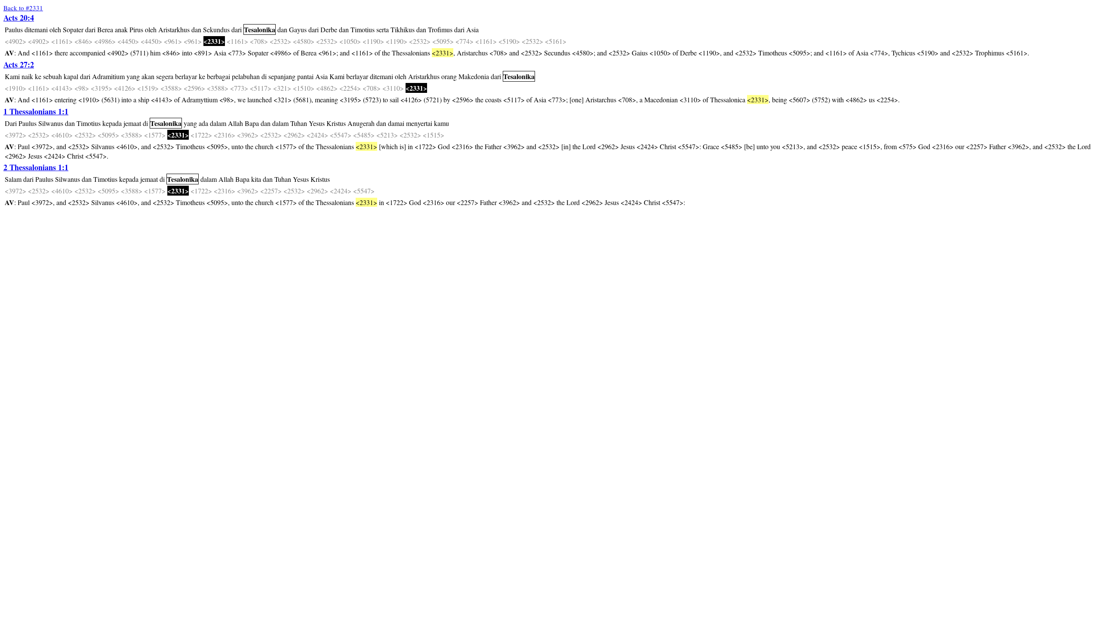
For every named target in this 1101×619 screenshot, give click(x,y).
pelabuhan (246, 76)
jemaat (132, 123)
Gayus (298, 29)
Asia (472, 29)
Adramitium (108, 76)
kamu (441, 123)
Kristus (336, 123)
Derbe (328, 29)
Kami (12, 76)
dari (90, 29)
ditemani (36, 29)
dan (196, 29)
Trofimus (440, 29)
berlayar (186, 76)
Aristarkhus (174, 29)
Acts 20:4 (18, 17)
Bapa (252, 123)
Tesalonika (259, 29)
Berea (105, 29)
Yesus (317, 123)
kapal (71, 76)
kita (256, 179)
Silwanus (50, 123)
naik (27, 76)
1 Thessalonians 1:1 (35, 111)
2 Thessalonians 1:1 (35, 167)
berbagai (218, 76)
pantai (305, 76)
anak (121, 29)
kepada (112, 123)
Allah (235, 123)
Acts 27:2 (18, 64)
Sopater (73, 29)
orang (449, 76)
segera (164, 76)
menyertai (419, 123)
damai (396, 123)
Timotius (363, 29)
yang (133, 76)
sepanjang (281, 76)
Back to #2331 (23, 7)
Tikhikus (403, 29)
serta (382, 29)
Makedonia (473, 76)
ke (38, 76)
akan (147, 76)
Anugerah (361, 123)
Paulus (14, 29)
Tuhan (298, 123)
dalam (218, 123)
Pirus (136, 29)
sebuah (52, 76)
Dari (11, 123)
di (264, 76)
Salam (13, 179)
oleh (55, 29)
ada (203, 123)
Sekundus (216, 29)
